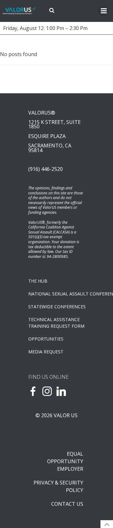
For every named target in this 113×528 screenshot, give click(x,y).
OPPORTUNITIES (45, 339)
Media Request (45, 352)
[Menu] (103, 11)
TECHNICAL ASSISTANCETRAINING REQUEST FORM (56, 322)
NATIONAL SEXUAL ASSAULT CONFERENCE (56, 294)
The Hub (37, 281)
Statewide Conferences (56, 307)
